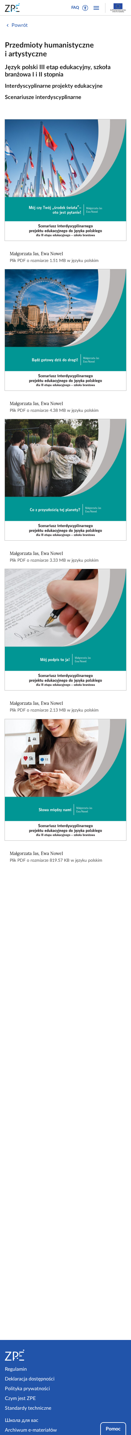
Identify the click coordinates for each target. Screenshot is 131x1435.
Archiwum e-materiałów (31, 1430)
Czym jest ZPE (20, 1398)
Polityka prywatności (27, 1388)
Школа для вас (21, 1420)
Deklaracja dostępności (30, 1379)
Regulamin (16, 1369)
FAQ (75, 8)
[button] (85, 8)
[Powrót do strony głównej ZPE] (13, 7)
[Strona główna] (34, 1355)
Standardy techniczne (28, 1408)
